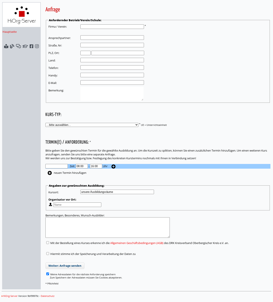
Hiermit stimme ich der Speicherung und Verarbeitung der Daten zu (93, 254)
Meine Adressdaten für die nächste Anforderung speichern (83, 274)
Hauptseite (10, 32)
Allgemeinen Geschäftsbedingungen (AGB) (136, 243)
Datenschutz (47, 296)
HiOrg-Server (10, 296)
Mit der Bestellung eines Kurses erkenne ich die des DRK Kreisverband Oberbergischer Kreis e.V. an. (139, 243)
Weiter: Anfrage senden (64, 266)
